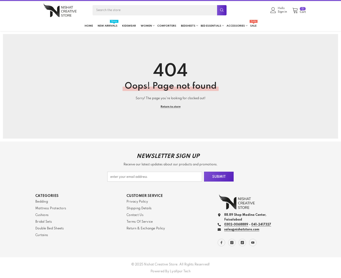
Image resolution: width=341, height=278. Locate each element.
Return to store (171, 106)
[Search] (160, 10)
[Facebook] (221, 242)
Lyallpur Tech (180, 271)
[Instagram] (232, 242)
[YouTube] (253, 242)
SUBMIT (219, 177)
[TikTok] (242, 242)
